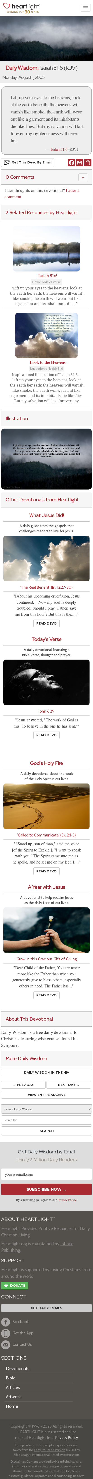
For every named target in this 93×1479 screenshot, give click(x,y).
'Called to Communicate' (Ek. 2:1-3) (46, 835)
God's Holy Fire (46, 763)
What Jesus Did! (46, 515)
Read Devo (46, 623)
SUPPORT (13, 1260)
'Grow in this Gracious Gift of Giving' (46, 959)
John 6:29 (46, 711)
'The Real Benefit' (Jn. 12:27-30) (46, 587)
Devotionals (17, 1368)
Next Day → (68, 1085)
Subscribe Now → (47, 1189)
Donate (14, 1286)
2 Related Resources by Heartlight (41, 212)
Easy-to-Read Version (49, 1450)
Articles (13, 1387)
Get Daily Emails (46, 1308)
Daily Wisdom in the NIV (46, 1072)
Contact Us (22, 1344)
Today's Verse (47, 639)
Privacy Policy (67, 1200)
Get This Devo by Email (31, 162)
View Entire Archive (46, 1095)
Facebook (20, 1321)
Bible (10, 1378)
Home (12, 1406)
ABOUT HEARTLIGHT (28, 1219)
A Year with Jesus (46, 887)
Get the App (22, 1333)
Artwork (13, 1396)
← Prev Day (23, 1085)
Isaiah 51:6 (59, 149)
